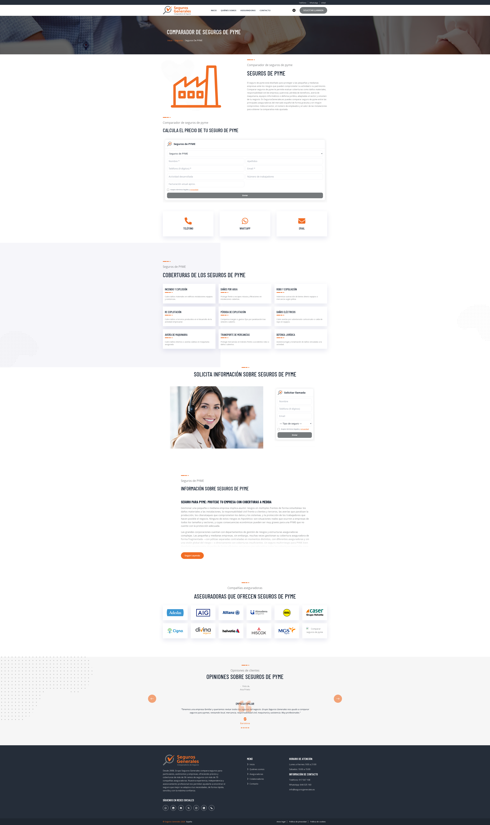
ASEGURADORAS (248, 10)
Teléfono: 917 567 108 (299, 779)
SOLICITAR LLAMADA (313, 10)
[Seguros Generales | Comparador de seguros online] (177, 10)
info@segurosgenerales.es (302, 789)
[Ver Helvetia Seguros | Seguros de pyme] (231, 630)
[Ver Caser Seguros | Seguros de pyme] (314, 612)
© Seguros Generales (171, 821)
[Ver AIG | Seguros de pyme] (203, 612)
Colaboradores (257, 779)
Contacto (254, 783)
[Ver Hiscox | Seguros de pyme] (259, 630)
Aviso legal (281, 821)
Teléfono (302, 3)
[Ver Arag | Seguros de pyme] (286, 612)
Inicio (170, 40)
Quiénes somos (257, 769)
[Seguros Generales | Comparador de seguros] (181, 760)
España (189, 821)
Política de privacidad (298, 821)
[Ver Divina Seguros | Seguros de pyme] (203, 630)
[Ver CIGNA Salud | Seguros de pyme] (175, 630)
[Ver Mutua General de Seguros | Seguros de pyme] (286, 630)
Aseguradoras (256, 774)
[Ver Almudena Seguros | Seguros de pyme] (259, 612)
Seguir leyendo (192, 555)
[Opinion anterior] (152, 699)
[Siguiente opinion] (338, 699)
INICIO (214, 10)
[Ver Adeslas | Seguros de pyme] (175, 612)
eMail (323, 3)
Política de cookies (318, 821)
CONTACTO (265, 10)
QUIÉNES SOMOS (228, 10)
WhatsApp (314, 3)
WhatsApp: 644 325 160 (300, 784)
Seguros (179, 40)
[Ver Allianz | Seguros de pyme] (231, 612)
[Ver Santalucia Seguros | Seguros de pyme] (314, 630)
